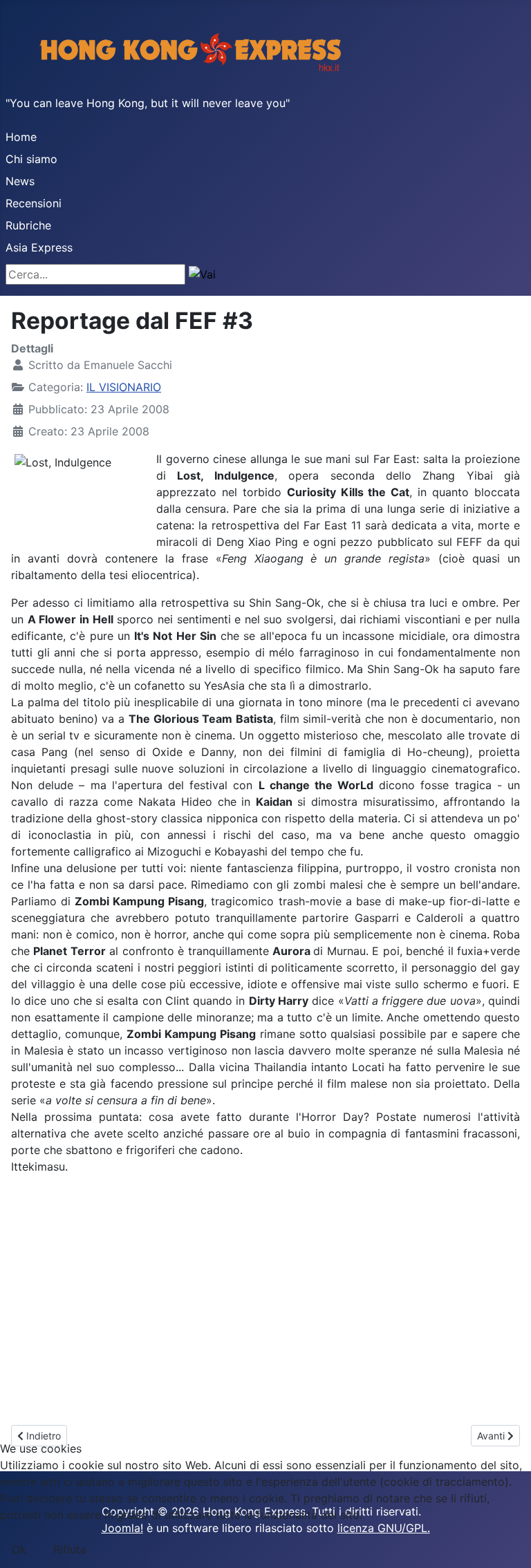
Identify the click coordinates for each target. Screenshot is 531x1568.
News (20, 181)
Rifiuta (69, 1549)
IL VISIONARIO (123, 387)
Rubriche (28, 225)
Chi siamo (31, 159)
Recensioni (34, 203)
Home (21, 137)
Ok (19, 1549)
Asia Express (39, 247)
